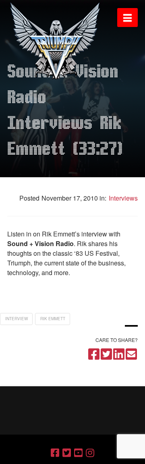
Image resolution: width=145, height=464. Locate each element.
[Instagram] (90, 453)
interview (16, 318)
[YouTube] (78, 453)
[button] (127, 17)
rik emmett (52, 318)
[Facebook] (55, 453)
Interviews (122, 198)
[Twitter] (66, 453)
